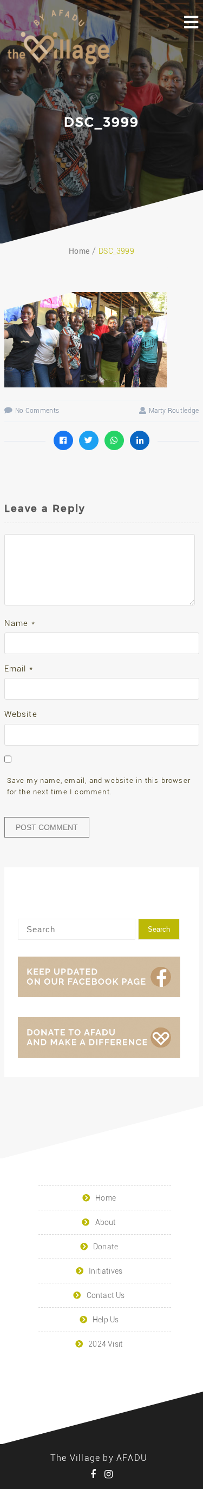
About (105, 1222)
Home (105, 1198)
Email (18, 669)
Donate (105, 1246)
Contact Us (106, 1295)
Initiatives (105, 1271)
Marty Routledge (174, 410)
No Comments (37, 410)
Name (19, 623)
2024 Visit (105, 1344)
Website (20, 714)
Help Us (106, 1319)
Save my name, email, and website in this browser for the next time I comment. (99, 786)
